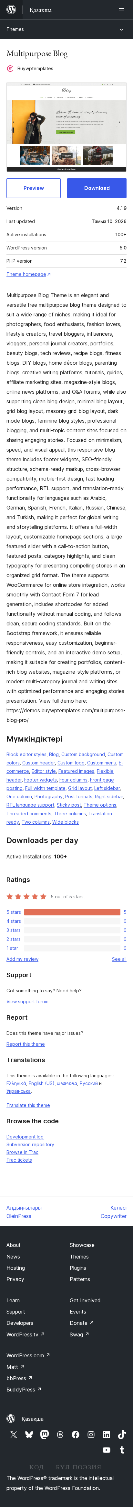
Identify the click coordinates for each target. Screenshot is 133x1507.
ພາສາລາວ (67, 1083)
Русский (89, 1083)
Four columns (73, 779)
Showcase (82, 1245)
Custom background (83, 754)
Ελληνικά (16, 1083)
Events (78, 1311)
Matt (15, 1367)
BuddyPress (24, 1389)
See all (119, 959)
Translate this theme (28, 1105)
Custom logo (71, 762)
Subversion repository (30, 1144)
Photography (49, 796)
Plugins (78, 1268)
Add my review (22, 959)
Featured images (76, 771)
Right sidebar (109, 796)
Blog (54, 754)
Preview (34, 188)
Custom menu (101, 762)
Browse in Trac (22, 1152)
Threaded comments (28, 813)
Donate (82, 1323)
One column (19, 796)
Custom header (38, 762)
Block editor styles (26, 754)
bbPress (19, 1378)
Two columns (36, 822)
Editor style (44, 771)
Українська (18, 1091)
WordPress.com (28, 1355)
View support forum (27, 1001)
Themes (15, 29)
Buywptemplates (35, 68)
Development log (25, 1136)
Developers (19, 1323)
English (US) (42, 1083)
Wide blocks (65, 822)
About (13, 1245)
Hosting (15, 1268)
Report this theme (25, 1044)
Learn (13, 1300)
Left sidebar (107, 788)
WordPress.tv (25, 1334)
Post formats (78, 796)
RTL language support (30, 805)
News (13, 1256)
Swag (79, 1334)
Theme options (100, 805)
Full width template (45, 788)
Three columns (70, 813)
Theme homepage (26, 274)
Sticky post (69, 805)
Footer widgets (40, 779)
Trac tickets (19, 1160)
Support (15, 1311)
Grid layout (80, 788)
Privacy (15, 1279)
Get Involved (85, 1300)
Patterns (80, 1279)
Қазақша (33, 1419)
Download (97, 188)
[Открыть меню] (122, 9)
